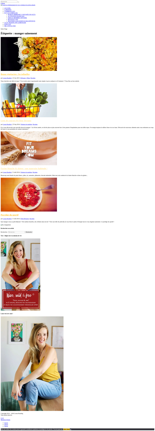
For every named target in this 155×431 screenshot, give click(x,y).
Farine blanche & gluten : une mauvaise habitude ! (24, 168)
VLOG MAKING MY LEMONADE (15, 22)
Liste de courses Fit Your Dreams (16, 120)
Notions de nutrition (26, 124)
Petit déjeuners (25, 218)
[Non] (70, 429)
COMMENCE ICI (9, 11)
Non (68, 429)
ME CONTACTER (10, 26)
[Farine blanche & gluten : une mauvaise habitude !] (29, 165)
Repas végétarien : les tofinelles (15, 74)
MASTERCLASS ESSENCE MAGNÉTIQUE (21, 21)
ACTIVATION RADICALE (16, 16)
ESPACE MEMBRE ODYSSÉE (17, 18)
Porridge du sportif (9, 215)
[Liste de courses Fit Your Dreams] (29, 117)
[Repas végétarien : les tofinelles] (29, 70)
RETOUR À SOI (13, 19)
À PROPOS (7, 9)
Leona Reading (7, 78)
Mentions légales (5, 420)
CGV (2, 418)
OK (65, 429)
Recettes (33, 78)
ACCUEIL (7, 8)
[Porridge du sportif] (29, 211)
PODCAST (7, 24)
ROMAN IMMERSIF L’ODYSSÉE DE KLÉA (22, 14)
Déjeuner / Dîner (25, 78)
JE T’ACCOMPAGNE (11, 13)
